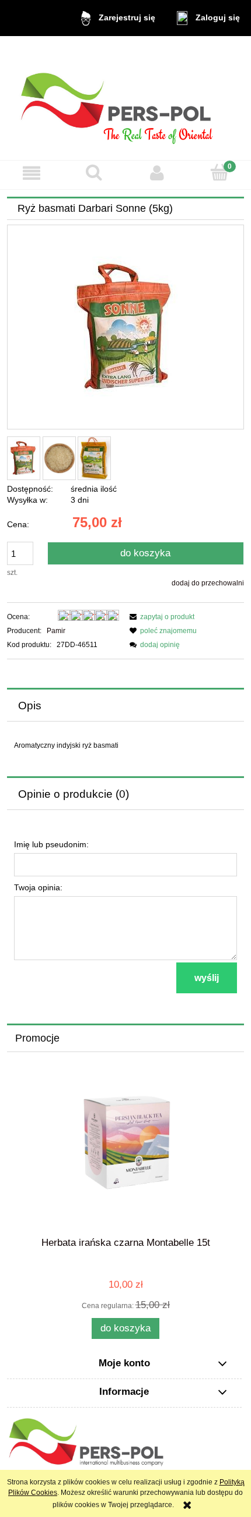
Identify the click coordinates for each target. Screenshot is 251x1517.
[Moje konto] (157, 173)
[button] (31, 173)
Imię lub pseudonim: (51, 844)
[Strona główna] (125, 98)
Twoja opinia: (38, 887)
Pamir (56, 631)
